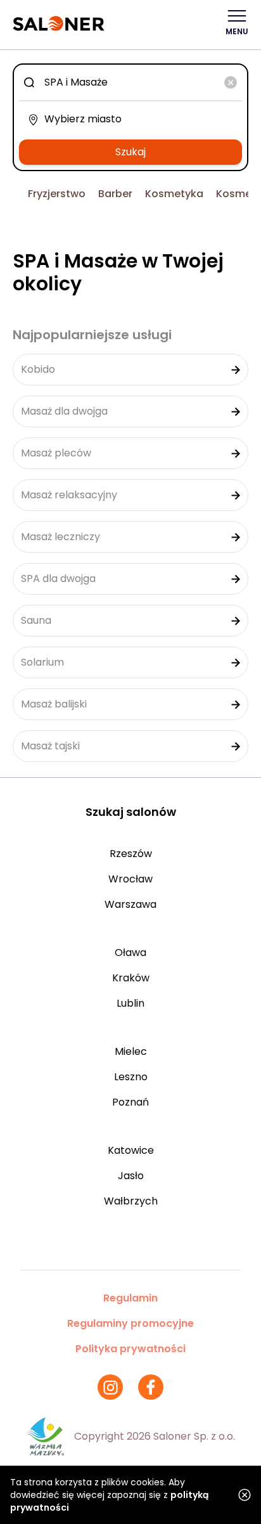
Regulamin (130, 1298)
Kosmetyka (174, 193)
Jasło (131, 1175)
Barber (115, 193)
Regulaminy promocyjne (130, 1323)
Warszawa (130, 904)
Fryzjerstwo (57, 193)
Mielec (131, 1051)
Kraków (131, 978)
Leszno (131, 1076)
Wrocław (130, 879)
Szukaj (130, 152)
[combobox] (130, 82)
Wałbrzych (131, 1201)
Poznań (130, 1102)
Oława (130, 952)
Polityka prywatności (130, 1348)
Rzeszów (131, 853)
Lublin (130, 1003)
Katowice (131, 1150)
